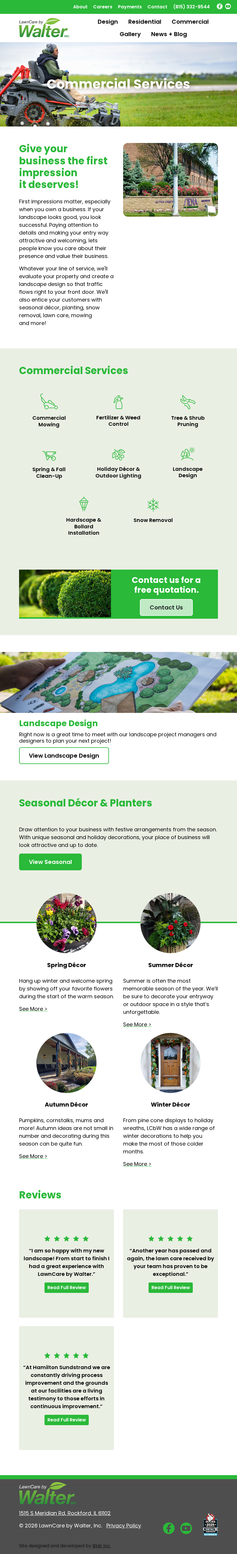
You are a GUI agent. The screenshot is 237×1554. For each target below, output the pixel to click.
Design (108, 22)
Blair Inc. (101, 1545)
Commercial (190, 22)
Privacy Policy (123, 1525)
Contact (157, 6)
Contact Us (166, 607)
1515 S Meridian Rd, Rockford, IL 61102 (65, 1513)
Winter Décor (170, 1105)
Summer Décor (170, 965)
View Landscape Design (64, 756)
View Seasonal (50, 862)
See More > (33, 1008)
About (80, 6)
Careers (102, 6)
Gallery (130, 34)
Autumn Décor (66, 1105)
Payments (130, 6)
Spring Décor (66, 965)
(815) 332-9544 (191, 6)
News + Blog (169, 34)
